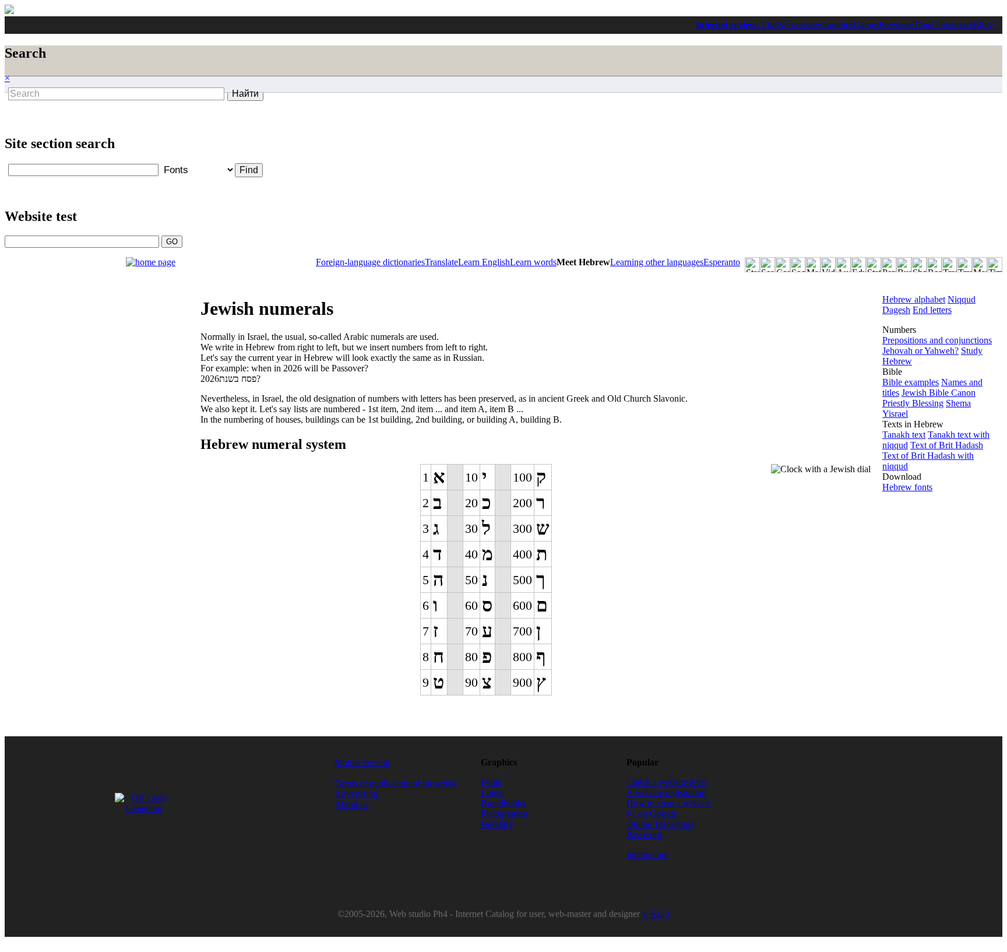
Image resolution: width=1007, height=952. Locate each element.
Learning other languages (656, 262)
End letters (932, 310)
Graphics (836, 25)
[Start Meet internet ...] (752, 264)
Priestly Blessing (912, 403)
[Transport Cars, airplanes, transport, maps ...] (949, 264)
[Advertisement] (304, 129)
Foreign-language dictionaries (370, 262)
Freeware (896, 25)
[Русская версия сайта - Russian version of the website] (9, 11)
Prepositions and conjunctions (937, 340)
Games (866, 25)
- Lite (766, 25)
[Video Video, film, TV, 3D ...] (828, 264)
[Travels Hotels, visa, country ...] (964, 264)
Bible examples (910, 382)
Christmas (950, 25)
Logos (492, 793)
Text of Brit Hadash (946, 445)
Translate (441, 262)
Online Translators (660, 824)
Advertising (356, 794)
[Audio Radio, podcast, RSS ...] (843, 264)
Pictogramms (505, 813)
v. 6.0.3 (656, 914)
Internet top (647, 854)
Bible (983, 25)
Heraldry (497, 824)
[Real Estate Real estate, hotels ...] (934, 264)
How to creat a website (668, 803)
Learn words (533, 262)
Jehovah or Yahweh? (920, 351)
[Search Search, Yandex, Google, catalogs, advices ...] (767, 264)
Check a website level (666, 782)
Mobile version (362, 762)
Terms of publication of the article (396, 783)
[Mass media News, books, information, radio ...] (813, 264)
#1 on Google (651, 813)
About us (351, 804)
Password (644, 834)
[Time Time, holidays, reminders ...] (994, 264)
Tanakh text (903, 435)
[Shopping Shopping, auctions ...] (919, 264)
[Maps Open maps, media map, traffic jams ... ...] (979, 264)
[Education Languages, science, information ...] (858, 264)
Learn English (484, 262)
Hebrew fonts (907, 487)
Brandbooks (503, 803)
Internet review (726, 25)
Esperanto (721, 262)
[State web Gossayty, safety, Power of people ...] (873, 264)
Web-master (798, 25)
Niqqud (962, 299)
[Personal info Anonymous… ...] (888, 264)
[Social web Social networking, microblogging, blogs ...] (797, 264)
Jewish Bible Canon (939, 393)
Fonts (491, 782)
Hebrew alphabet (913, 299)
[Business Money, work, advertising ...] (903, 264)
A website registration (666, 793)
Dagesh (896, 310)
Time (922, 25)
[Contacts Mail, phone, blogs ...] (782, 264)
